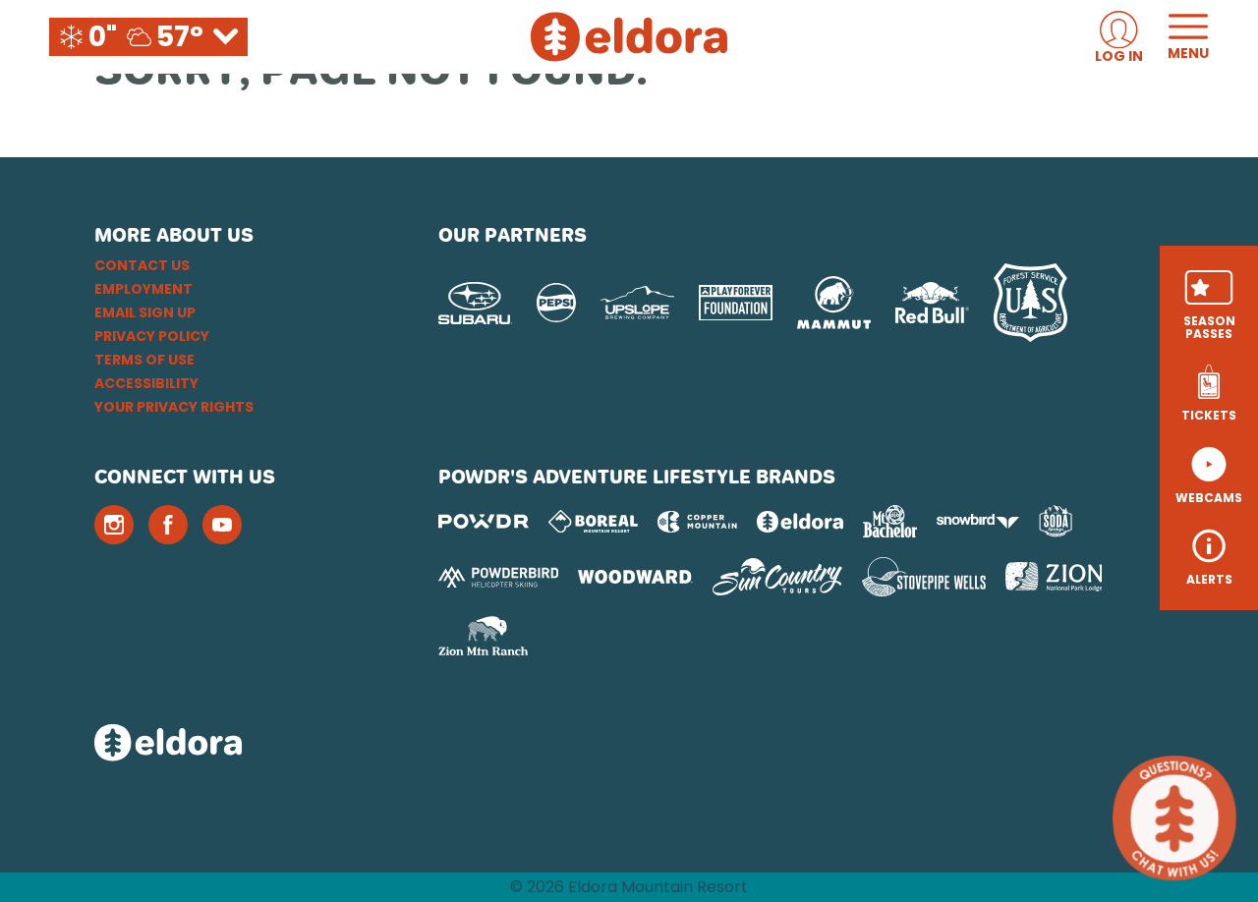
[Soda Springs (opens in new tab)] (1055, 521)
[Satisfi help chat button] (1174, 818)
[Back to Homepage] (241, 744)
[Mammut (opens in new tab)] (834, 302)
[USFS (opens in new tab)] (1030, 302)
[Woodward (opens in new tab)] (635, 577)
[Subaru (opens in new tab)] (475, 303)
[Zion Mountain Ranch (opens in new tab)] (483, 635)
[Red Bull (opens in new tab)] (932, 302)
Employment (143, 289)
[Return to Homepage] (629, 37)
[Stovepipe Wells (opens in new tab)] (924, 576)
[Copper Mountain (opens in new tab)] (697, 522)
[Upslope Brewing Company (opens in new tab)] (637, 302)
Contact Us (142, 265)
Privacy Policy (151, 336)
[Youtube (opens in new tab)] (222, 524)
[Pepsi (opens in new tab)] (556, 302)
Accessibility (146, 383)
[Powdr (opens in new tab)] (483, 521)
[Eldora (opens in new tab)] (800, 522)
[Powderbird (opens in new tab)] (498, 577)
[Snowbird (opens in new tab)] (978, 521)
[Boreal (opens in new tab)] (593, 521)
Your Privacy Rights (174, 407)
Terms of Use (144, 359)
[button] (1209, 305)
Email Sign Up (145, 312)
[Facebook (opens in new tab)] (168, 524)
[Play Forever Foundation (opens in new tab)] (735, 303)
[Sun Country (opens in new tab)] (777, 576)
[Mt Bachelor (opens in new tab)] (890, 521)
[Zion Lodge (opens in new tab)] (1054, 577)
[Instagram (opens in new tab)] (114, 524)
